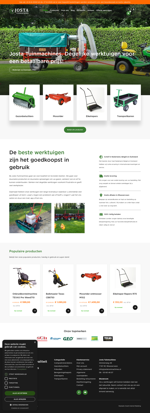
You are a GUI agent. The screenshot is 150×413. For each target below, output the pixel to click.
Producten (54, 10)
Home (45, 10)
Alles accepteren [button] (20, 393)
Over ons (65, 10)
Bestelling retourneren (86, 379)
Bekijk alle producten (75, 130)
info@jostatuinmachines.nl (110, 369)
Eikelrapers (59, 375)
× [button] (35, 342)
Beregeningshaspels (62, 372)
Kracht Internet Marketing (133, 406)
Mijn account (82, 366)
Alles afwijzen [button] (20, 399)
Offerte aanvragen (104, 10)
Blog (73, 10)
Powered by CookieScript (20, 408)
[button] (128, 9)
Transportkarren (61, 379)
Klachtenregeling (84, 382)
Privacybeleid (21, 369)
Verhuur (90, 10)
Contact (48, 12)
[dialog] (20, 375)
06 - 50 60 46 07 (106, 372)
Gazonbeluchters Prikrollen (61, 367)
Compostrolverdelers (63, 363)
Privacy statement (84, 369)
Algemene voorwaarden (82, 374)
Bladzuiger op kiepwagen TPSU (24, 70)
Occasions (81, 10)
